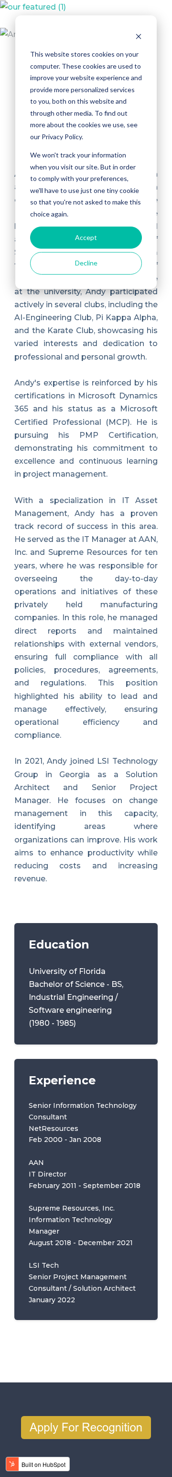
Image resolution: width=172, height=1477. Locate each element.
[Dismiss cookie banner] (138, 36)
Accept (86, 237)
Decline (86, 263)
